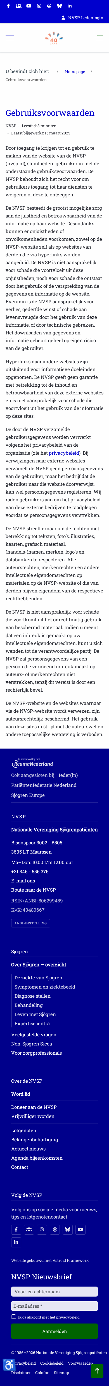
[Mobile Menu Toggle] (10, 38)
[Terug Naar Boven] (97, 1371)
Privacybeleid (23, 1363)
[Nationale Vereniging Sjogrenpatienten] (54, 38)
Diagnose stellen (33, 996)
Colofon (42, 1372)
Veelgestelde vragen (33, 1034)
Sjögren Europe (28, 795)
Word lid (20, 1094)
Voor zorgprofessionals (36, 1053)
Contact (19, 1167)
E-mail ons (23, 881)
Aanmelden (54, 1331)
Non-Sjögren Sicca (31, 1044)
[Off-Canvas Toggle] (98, 38)
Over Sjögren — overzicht (38, 964)
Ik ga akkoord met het (49, 1317)
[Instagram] (39, 6)
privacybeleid (64, 453)
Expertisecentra (32, 1023)
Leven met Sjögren (35, 1014)
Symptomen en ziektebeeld (45, 987)
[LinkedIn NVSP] (16, 1242)
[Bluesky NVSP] (68, 1230)
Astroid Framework (71, 1260)
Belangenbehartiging (34, 1139)
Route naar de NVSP (33, 890)
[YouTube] (29, 6)
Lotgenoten (23, 1130)
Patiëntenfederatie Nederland (44, 785)
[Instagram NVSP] (42, 1230)
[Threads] (49, 6)
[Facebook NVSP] (16, 1230)
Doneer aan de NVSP (34, 1107)
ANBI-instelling (30, 923)
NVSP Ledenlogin (85, 17)
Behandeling (29, 1005)
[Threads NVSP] (55, 1230)
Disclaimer (21, 1372)
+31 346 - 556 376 (30, 871)
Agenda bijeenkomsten (37, 1158)
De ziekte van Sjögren (38, 977)
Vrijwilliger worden (32, 1116)
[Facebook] (8, 6)
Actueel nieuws (28, 1149)
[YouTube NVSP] (80, 1230)
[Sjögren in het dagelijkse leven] (19, 6)
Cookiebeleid (51, 1363)
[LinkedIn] (69, 6)
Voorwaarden (80, 1363)
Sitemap (61, 1372)
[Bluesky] (59, 6)
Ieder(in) (68, 775)
